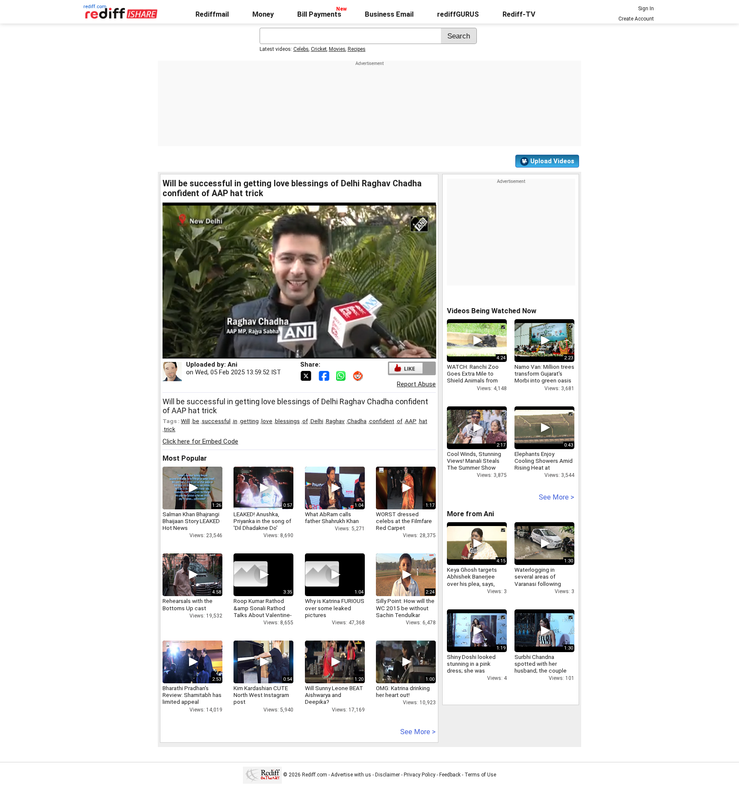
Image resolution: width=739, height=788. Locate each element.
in (235, 421)
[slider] (290, 352)
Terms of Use (480, 775)
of (305, 421)
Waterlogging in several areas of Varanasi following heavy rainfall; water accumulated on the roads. (540, 587)
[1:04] (322, 574)
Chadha (357, 421)
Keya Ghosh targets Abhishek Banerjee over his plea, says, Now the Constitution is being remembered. (477, 583)
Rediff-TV (519, 14)
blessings (287, 421)
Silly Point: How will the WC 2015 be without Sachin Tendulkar (405, 607)
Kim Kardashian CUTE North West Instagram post (261, 695)
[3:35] (251, 574)
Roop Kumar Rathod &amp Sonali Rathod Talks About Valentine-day (263, 611)
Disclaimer (387, 775)
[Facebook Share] (324, 375)
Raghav (335, 421)
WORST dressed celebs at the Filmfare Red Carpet (404, 521)
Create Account (636, 19)
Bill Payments (319, 14)
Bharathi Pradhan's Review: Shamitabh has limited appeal (192, 695)
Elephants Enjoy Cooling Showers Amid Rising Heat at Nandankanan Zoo (543, 464)
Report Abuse (416, 384)
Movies (337, 49)
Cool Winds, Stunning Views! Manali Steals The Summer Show (474, 460)
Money (263, 14)
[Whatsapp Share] (342, 375)
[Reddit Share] (358, 375)
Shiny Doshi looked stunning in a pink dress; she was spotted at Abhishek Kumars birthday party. (475, 670)
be (195, 421)
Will (185, 421)
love (266, 421)
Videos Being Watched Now (491, 311)
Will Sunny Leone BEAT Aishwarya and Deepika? (334, 695)
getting (249, 421)
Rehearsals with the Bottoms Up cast (188, 604)
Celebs (301, 49)
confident (381, 421)
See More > (418, 732)
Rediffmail (212, 14)
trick (169, 429)
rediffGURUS (458, 14)
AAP (411, 421)
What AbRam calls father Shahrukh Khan (332, 517)
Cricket (319, 49)
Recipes (357, 49)
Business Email (389, 14)
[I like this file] (406, 368)
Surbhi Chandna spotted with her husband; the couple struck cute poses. (540, 667)
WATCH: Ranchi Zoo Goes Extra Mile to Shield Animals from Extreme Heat (473, 377)
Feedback (450, 775)
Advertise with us (351, 775)
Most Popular (185, 458)
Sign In (646, 9)
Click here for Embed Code (200, 441)
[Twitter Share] (306, 375)
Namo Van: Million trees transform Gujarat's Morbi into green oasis (544, 373)
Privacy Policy (419, 775)
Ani (232, 364)
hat (423, 421)
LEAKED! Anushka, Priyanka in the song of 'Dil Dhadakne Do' (262, 521)
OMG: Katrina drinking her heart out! (403, 691)
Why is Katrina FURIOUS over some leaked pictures (334, 607)
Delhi (316, 421)
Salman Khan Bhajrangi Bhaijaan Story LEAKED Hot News (191, 521)
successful (216, 421)
